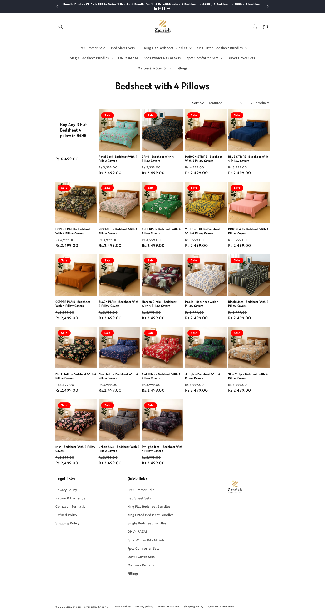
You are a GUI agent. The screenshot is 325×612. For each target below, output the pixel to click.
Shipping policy (194, 606)
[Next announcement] (268, 6)
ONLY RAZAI (137, 531)
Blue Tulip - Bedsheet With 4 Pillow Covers (118, 376)
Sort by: (198, 103)
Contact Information (71, 506)
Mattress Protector (142, 565)
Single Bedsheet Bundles (147, 523)
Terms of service (168, 606)
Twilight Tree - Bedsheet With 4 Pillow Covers (162, 449)
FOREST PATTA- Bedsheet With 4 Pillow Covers (72, 231)
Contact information (221, 606)
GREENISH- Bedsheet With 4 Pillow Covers (161, 231)
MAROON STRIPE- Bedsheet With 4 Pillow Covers (203, 158)
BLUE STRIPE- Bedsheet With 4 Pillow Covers (248, 158)
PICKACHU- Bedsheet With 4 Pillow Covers (118, 231)
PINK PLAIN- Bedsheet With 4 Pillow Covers (248, 231)
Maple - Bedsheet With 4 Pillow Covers (202, 304)
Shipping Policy (67, 523)
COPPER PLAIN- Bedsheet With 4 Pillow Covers (72, 304)
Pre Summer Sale (141, 490)
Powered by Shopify (95, 606)
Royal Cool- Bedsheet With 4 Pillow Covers (118, 158)
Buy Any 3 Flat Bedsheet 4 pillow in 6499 (73, 130)
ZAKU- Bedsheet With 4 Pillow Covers (158, 158)
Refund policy (122, 606)
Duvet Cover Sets (141, 557)
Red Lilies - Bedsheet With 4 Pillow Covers (161, 376)
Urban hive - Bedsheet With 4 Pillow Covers (119, 449)
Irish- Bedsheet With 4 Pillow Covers (75, 449)
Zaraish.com (74, 606)
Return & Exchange (70, 498)
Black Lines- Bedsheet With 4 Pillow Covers (248, 304)
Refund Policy (66, 515)
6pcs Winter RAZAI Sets (146, 540)
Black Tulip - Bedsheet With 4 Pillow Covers (75, 376)
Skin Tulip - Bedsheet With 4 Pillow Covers (248, 376)
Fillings (133, 573)
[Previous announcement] (57, 6)
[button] (60, 26)
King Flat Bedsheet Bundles (149, 506)
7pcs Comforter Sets (143, 548)
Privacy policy (144, 606)
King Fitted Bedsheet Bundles (151, 515)
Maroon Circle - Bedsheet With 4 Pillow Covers (159, 304)
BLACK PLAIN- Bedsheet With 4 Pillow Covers (119, 304)
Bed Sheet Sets (139, 498)
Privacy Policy (66, 490)
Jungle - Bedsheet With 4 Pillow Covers (202, 376)
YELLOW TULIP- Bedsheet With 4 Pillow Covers (202, 231)
